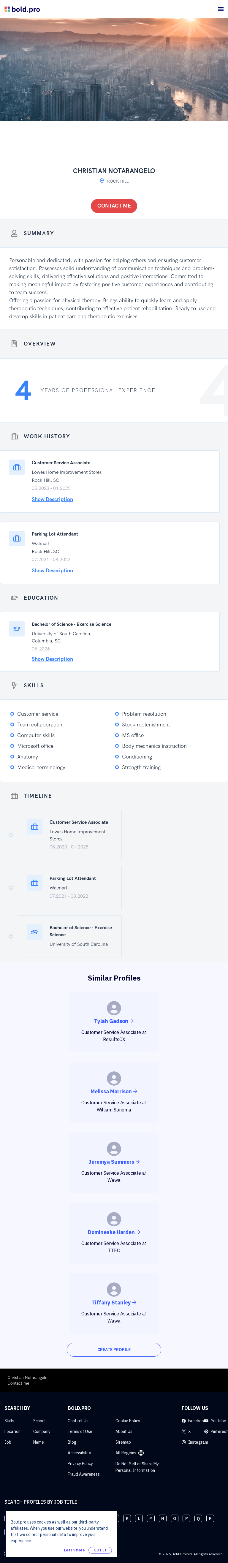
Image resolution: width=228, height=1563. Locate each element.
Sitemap (123, 1442)
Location (12, 1431)
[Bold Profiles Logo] (22, 9)
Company (41, 1431)
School (39, 1420)
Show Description (52, 499)
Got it (100, 1550)
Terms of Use (80, 1431)
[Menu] (221, 9)
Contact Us (78, 1420)
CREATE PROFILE (114, 1349)
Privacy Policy (80, 1463)
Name (38, 1442)
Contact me (114, 206)
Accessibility (79, 1453)
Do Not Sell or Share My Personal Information (137, 1467)
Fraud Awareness (84, 1474)
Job (7, 1442)
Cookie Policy (127, 1420)
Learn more (74, 1550)
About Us (123, 1431)
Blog (72, 1442)
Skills (9, 1420)
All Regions (125, 1453)
